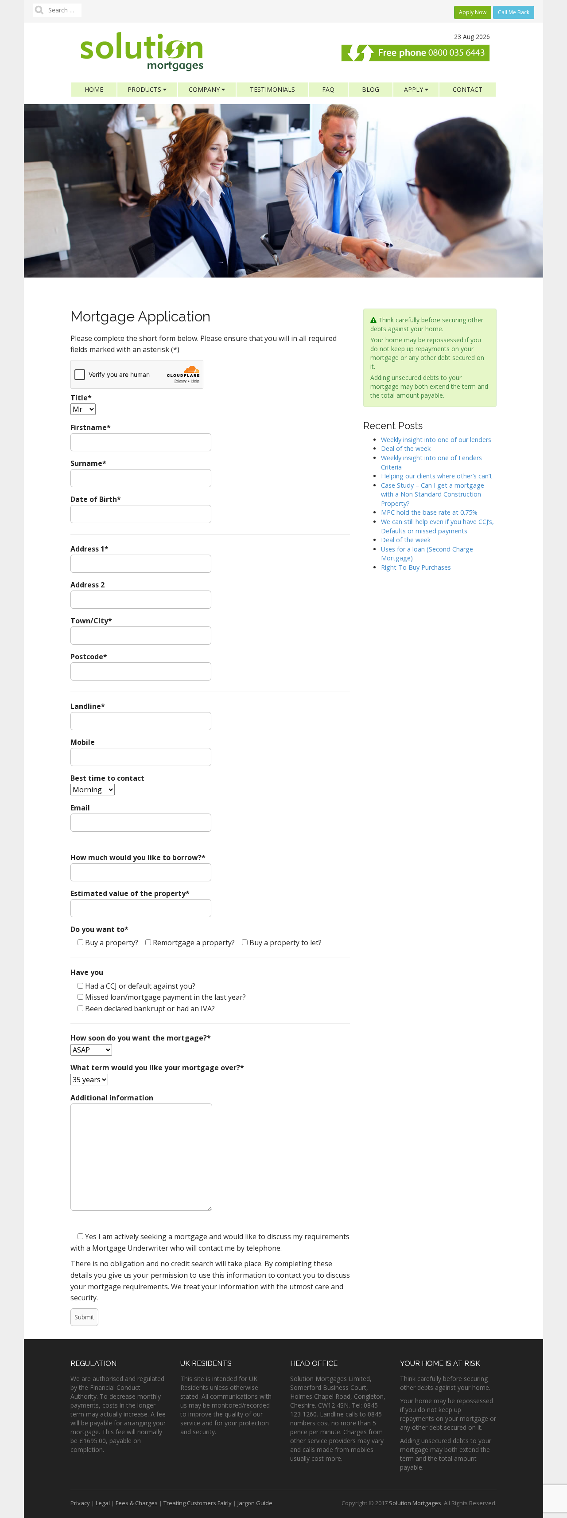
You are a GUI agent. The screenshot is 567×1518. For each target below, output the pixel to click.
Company (205, 89)
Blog (370, 89)
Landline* (87, 706)
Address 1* (89, 549)
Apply (414, 89)
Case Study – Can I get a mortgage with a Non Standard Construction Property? (432, 494)
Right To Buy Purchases (416, 567)
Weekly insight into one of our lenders (436, 439)
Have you (86, 972)
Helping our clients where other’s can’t (436, 476)
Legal (103, 1503)
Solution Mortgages (415, 1503)
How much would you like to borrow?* (138, 857)
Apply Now (472, 12)
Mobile (82, 742)
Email (80, 808)
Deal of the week (406, 448)
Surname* (88, 463)
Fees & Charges (137, 1503)
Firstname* (90, 427)
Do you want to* (99, 929)
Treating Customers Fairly (197, 1503)
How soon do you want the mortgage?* (140, 1038)
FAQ (328, 89)
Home (94, 89)
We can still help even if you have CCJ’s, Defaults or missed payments (437, 526)
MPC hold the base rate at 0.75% (429, 512)
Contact (467, 89)
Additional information (111, 1098)
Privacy (80, 1503)
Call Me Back (513, 12)
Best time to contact (107, 778)
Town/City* (91, 621)
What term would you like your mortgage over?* (157, 1067)
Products (145, 89)
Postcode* (88, 656)
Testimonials (272, 89)
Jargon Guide (254, 1503)
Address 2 (87, 585)
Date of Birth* (95, 499)
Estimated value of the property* (130, 893)
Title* (81, 398)
